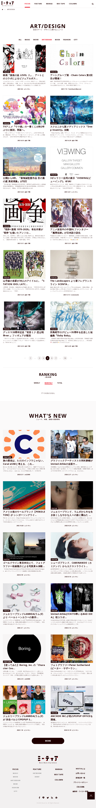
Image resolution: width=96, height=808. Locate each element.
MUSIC (27, 39)
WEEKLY (37, 383)
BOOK (57, 39)
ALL (20, 39)
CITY (75, 39)
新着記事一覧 (80, 778)
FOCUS (27, 4)
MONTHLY (48, 383)
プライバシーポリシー (80, 782)
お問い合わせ (80, 773)
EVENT (37, 777)
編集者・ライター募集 (80, 791)
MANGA (49, 4)
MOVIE (35, 39)
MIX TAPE (61, 4)
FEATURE (38, 4)
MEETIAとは (80, 769)
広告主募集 (80, 787)
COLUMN (73, 4)
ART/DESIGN (47, 39)
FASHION (66, 39)
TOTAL (59, 383)
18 (65, 358)
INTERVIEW (37, 773)
